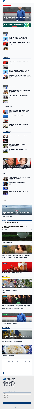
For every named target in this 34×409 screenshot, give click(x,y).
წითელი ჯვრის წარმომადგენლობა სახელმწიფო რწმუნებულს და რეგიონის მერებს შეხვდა (24, 5)
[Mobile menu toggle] (31, 1)
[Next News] (31, 203)
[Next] (13, 5)
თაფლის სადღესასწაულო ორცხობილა (8, 355)
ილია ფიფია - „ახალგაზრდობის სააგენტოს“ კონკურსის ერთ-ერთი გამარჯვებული (14, 257)
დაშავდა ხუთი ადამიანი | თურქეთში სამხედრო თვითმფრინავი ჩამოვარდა (14, 168)
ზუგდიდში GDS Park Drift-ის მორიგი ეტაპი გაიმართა (9, 323)
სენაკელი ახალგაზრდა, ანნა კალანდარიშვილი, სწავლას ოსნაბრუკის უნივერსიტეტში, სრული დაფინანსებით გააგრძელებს (16, 256)
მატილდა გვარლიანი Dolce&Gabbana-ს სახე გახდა (9, 290)
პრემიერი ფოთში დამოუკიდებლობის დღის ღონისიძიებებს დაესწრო (12, 341)
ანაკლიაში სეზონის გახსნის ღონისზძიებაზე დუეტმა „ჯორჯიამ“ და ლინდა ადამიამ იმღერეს (16, 218)
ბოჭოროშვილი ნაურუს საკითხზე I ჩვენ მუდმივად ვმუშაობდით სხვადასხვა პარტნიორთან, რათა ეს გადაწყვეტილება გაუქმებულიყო (17, 216)
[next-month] (30, 360)
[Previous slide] (4, 14)
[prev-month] (29, 360)
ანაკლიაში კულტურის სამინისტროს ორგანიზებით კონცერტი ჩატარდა (12, 308)
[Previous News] (30, 203)
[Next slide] (29, 14)
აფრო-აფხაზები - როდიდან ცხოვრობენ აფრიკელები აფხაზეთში (12, 272)
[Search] (19, 200)
